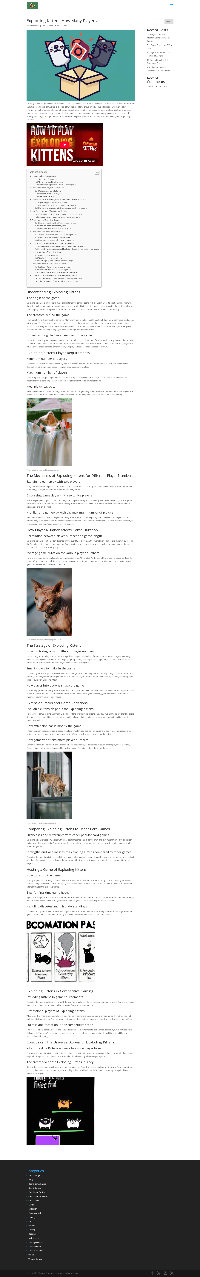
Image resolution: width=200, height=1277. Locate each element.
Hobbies (32, 1234)
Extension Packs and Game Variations (48, 231)
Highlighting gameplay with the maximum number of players (62, 208)
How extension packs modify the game (54, 237)
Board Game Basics (37, 1184)
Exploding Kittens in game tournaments (54, 267)
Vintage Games (35, 1259)
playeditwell (34, 25)
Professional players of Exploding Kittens (55, 269)
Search (169, 21)
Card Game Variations (38, 1196)
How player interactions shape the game (54, 228)
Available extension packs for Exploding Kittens (57, 235)
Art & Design (34, 1175)
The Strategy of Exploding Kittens (45, 220)
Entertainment (34, 1213)
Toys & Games (35, 1246)
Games (31, 1225)
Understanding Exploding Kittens (45, 176)
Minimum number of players (49, 191)
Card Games (33, 1200)
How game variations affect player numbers (56, 240)
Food (30, 1221)
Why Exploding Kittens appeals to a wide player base (60, 278)
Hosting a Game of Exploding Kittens (47, 252)
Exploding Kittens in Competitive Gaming (49, 264)
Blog (30, 1179)
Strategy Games (35, 1242)
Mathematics (34, 1238)
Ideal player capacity (46, 196)
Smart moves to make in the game (52, 226)
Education (32, 1209)
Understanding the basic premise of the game (57, 185)
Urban (31, 1254)
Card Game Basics (36, 1192)
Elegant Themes (46, 1273)
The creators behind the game (50, 182)
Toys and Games (35, 1250)
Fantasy (31, 1217)
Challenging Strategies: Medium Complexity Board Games (158, 37)
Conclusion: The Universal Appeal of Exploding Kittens (55, 275)
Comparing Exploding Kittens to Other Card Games (53, 243)
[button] (96, 172)
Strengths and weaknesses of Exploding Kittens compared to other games (68, 249)
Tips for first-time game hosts (50, 258)
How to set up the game (48, 255)
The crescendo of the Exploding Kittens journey (58, 281)
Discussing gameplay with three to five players (57, 205)
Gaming (31, 1229)
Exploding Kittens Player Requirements (48, 188)
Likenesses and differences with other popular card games (62, 246)
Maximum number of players (50, 193)
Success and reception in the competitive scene (57, 272)
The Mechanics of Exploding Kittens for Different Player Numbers (59, 199)
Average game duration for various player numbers (59, 217)
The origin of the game (47, 179)
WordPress (72, 1273)
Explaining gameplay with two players (53, 202)
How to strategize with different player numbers (57, 223)
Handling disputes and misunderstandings (55, 261)
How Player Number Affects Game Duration (50, 211)
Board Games (61, 25)
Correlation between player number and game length (60, 214)
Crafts (31, 1204)
